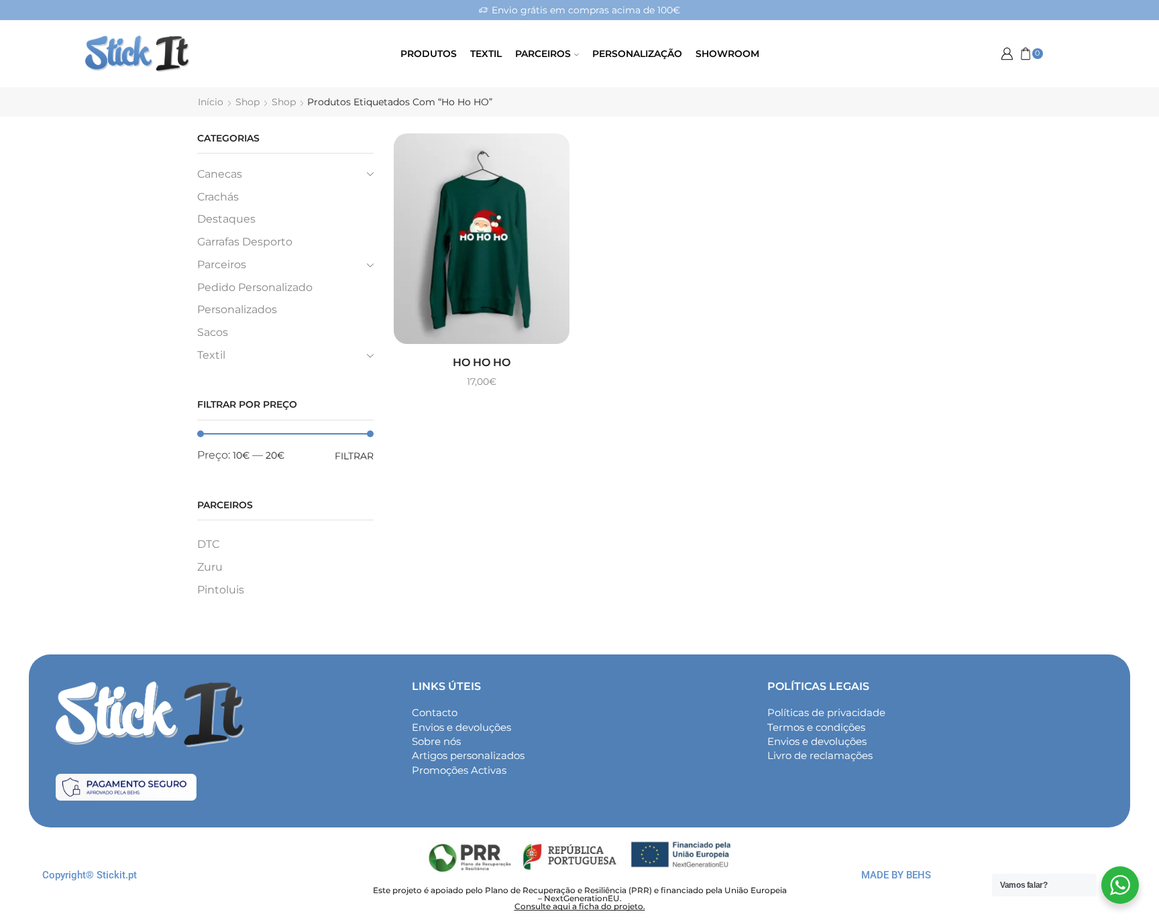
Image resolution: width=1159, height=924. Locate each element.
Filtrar (354, 456)
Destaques (226, 219)
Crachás (218, 196)
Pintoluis (220, 589)
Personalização (637, 54)
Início (210, 102)
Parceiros (543, 54)
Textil (486, 54)
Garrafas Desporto (244, 241)
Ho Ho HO (481, 362)
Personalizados (237, 309)
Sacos (212, 332)
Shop (247, 102)
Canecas (219, 174)
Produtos (428, 54)
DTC (208, 544)
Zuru (210, 567)
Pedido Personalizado (255, 287)
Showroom (727, 54)
